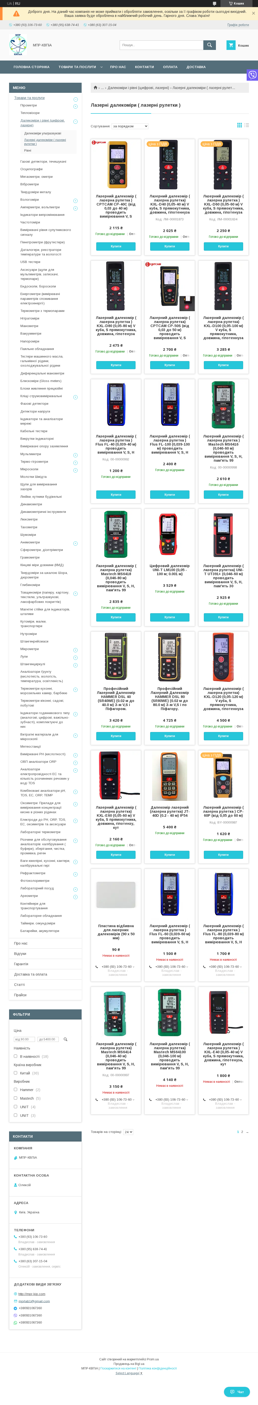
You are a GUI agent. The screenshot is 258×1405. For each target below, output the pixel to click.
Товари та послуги (77, 67)
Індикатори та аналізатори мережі (41, 421)
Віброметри (29, 184)
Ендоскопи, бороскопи (38, 286)
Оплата (170, 67)
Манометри (29, 326)
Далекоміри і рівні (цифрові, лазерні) (138, 88)
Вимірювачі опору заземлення (44, 446)
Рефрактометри (32, 873)
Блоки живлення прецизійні (41, 388)
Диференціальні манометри (42, 373)
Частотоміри (30, 222)
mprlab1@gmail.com (34, 1301)
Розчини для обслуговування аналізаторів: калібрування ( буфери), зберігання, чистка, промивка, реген (43, 846)
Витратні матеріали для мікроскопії (39, 737)
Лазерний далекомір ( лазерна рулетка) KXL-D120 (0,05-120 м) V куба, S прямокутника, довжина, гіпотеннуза (223, 699)
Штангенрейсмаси (34, 641)
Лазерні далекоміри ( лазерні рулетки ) (45, 142)
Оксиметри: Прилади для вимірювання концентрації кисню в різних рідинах (41, 807)
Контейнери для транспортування (34, 906)
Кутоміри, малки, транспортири (33, 624)
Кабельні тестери (33, 431)
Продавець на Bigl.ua (129, 1364)
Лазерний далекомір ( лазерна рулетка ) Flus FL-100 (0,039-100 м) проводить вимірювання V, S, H (169, 444)
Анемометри (30, 542)
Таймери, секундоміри (37, 923)
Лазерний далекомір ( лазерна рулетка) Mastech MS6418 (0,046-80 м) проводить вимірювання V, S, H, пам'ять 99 (116, 578)
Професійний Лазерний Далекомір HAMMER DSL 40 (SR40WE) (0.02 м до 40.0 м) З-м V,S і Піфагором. (116, 699)
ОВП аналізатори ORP (38, 762)
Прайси (20, 995)
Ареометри (29, 896)
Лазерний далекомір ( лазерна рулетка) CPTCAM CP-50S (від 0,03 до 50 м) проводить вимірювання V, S (169, 328)
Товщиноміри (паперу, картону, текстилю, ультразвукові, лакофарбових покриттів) (44, 597)
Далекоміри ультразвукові (42, 133)
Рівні (27, 150)
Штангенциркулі (32, 664)
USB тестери (30, 262)
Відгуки (20, 954)
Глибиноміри (30, 585)
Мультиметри (30, 454)
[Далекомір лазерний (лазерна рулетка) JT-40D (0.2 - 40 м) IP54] (170, 775)
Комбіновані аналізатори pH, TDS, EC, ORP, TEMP (43, 793)
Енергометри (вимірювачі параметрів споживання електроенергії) (40, 298)
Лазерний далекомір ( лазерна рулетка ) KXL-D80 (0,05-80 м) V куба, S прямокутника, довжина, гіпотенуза (116, 326)
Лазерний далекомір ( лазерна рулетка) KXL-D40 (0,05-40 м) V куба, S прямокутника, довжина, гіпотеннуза (169, 204)
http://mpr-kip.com (31, 1294)
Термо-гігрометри (34, 461)
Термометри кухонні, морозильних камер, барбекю (43, 691)
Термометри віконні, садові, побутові (42, 703)
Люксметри (29, 519)
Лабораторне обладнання (41, 916)
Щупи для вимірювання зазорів (38, 486)
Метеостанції (30, 746)
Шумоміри (28, 535)
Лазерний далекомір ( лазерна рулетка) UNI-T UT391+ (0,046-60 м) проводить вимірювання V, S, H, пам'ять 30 (223, 576)
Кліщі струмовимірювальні (41, 396)
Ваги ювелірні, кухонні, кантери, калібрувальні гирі (45, 863)
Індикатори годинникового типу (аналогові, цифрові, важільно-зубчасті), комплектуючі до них (45, 720)
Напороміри (29, 341)
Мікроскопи (29, 469)
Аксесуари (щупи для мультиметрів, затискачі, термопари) (39, 274)
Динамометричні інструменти (43, 512)
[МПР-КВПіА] (18, 54)
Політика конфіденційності (158, 1368)
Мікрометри (29, 649)
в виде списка (246, 126)
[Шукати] (209, 45)
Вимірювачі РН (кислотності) (43, 754)
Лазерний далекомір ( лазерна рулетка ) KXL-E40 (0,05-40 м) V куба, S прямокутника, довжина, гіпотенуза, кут (223, 1054)
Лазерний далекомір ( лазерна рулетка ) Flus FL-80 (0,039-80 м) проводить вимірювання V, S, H (223, 934)
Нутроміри (28, 634)
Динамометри (31, 504)
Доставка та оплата (30, 974)
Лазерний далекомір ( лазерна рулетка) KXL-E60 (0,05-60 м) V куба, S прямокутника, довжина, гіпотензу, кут (116, 817)
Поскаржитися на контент (118, 1368)
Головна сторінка (31, 67)
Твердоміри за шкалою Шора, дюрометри (44, 575)
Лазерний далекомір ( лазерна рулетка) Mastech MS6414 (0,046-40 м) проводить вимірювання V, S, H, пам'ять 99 (116, 1056)
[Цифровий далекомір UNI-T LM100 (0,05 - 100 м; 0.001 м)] (170, 534)
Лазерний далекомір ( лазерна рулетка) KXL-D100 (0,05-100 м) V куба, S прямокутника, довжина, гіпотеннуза (223, 328)
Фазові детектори (34, 403)
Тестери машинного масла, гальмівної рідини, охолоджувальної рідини (41, 361)
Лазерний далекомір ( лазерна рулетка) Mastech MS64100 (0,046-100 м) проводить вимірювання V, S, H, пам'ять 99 (169, 1056)
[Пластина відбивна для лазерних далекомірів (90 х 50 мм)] (116, 894)
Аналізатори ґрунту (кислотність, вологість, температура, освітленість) (41, 676)
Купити (116, 246)
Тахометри (28, 527)
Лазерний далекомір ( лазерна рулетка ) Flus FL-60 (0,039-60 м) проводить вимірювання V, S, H (169, 934)
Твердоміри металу (35, 192)
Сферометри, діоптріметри (41, 550)
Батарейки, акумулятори (39, 931)
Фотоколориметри (34, 881)
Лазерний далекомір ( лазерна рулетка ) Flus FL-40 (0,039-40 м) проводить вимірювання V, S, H (115, 444)
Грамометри (30, 557)
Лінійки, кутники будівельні (41, 497)
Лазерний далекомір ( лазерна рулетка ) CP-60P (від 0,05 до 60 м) (223, 811)
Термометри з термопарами (42, 311)
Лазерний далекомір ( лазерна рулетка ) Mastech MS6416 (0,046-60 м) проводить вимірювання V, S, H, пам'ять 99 (223, 448)
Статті (19, 985)
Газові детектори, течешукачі (43, 161)
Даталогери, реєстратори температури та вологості (40, 252)
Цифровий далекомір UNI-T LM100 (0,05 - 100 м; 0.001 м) (170, 570)
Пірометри (28, 105)
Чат (241, 1392)
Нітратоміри (29, 318)
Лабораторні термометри (40, 832)
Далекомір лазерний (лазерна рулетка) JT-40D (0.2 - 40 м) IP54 (170, 811)
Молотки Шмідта (33, 477)
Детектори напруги (35, 411)
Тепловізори (30, 113)
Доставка (196, 67)
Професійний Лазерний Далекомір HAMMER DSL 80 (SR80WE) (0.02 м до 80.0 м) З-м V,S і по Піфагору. (169, 699)
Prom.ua (153, 1359)
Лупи (24, 656)
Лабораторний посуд (37, 888)
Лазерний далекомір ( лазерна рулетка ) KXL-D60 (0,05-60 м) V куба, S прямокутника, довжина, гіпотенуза (223, 204)
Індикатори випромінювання (42, 215)
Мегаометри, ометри (36, 177)
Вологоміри (29, 199)
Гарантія (21, 964)
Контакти (144, 67)
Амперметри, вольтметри (40, 207)
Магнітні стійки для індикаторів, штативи (45, 611)
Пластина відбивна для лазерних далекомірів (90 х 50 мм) (116, 932)
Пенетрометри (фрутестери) (42, 242)
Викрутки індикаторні (37, 439)
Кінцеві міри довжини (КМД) (42, 565)
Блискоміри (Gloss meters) (40, 381)
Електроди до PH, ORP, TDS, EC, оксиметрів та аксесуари (43, 822)
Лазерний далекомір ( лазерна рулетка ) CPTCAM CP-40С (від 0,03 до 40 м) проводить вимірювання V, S (116, 206)
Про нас (118, 67)
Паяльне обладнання (37, 349)
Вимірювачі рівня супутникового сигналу (45, 232)
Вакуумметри (30, 333)
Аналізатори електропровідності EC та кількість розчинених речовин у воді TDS (44, 776)
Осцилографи (31, 169)
